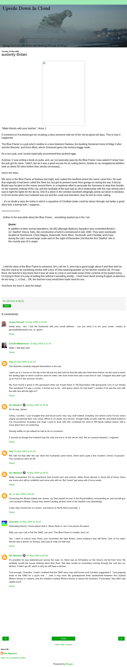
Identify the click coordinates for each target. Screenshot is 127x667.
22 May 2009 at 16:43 (30, 521)
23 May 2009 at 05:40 (37, 555)
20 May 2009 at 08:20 (37, 473)
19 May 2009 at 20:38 (37, 405)
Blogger (69, 664)
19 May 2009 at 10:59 (36, 322)
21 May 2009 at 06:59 (23, 494)
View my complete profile (13, 658)
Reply (12, 334)
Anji (11, 362)
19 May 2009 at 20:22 (25, 362)
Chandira (14, 521)
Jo (10, 494)
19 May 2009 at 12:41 (40, 343)
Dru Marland (15, 405)
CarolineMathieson (19, 343)
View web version (63, 644)
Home (63, 639)
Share (6, 306)
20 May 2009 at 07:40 (25, 451)
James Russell (16, 322)
